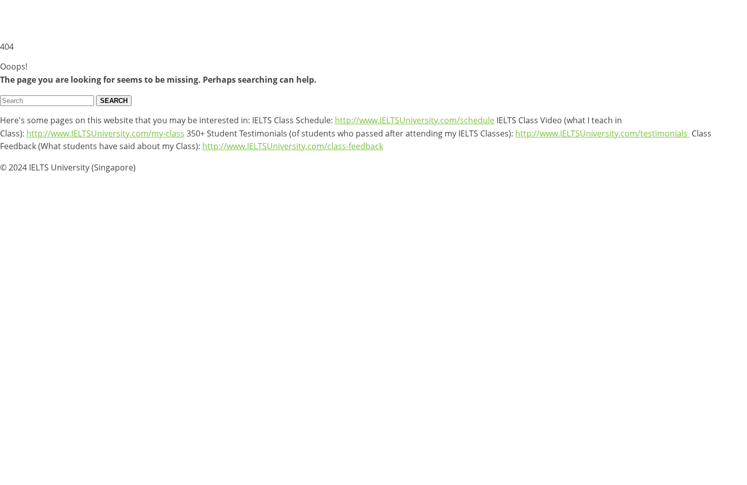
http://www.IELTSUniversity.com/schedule (414, 120)
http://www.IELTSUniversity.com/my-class (105, 133)
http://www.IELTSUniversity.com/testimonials (602, 133)
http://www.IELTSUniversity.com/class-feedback (292, 146)
